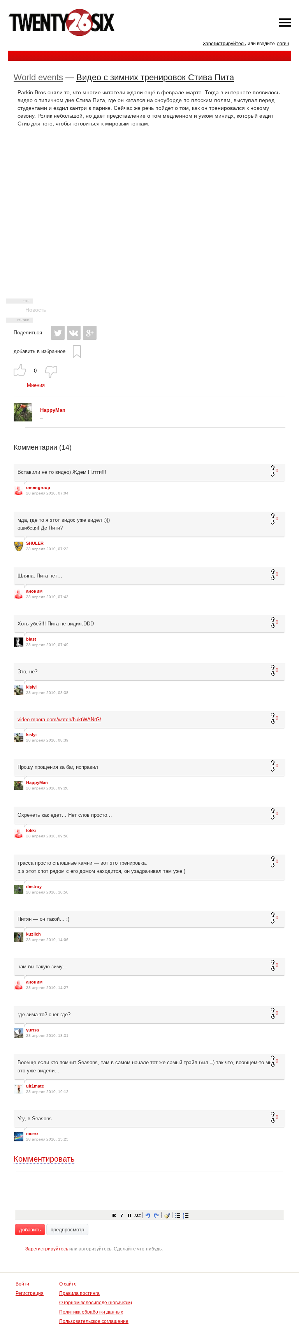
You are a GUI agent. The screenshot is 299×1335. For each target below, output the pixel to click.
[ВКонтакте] (74, 333)
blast (31, 639)
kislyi (31, 687)
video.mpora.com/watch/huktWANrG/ (59, 719)
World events (38, 77)
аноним (34, 591)
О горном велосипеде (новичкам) (95, 1302)
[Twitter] (58, 333)
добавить (30, 1230)
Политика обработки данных (91, 1312)
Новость (35, 310)
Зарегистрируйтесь (224, 43)
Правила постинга (79, 1293)
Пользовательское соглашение (93, 1321)
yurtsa (32, 1030)
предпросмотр (67, 1230)
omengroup (38, 487)
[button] (114, 1215)
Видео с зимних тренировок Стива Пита (155, 77)
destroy (34, 886)
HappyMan (37, 782)
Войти (22, 1284)
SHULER (35, 543)
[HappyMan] (23, 420)
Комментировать (44, 1159)
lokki (31, 830)
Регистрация (30, 1293)
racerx (32, 1133)
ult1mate (35, 1086)
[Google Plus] (90, 333)
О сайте (68, 1284)
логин (283, 43)
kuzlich (33, 934)
